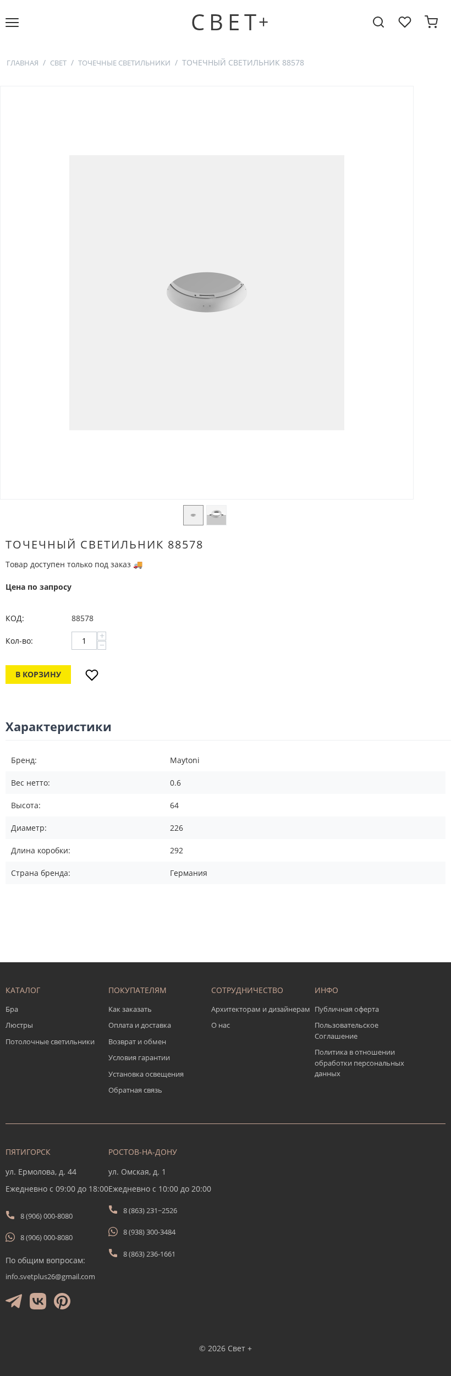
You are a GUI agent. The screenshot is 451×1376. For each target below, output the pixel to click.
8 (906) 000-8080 (46, 1216)
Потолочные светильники (50, 1041)
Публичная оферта (347, 1009)
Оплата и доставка (139, 1025)
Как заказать (130, 1009)
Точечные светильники (124, 63)
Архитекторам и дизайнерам (260, 1009)
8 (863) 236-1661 (149, 1254)
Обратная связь (135, 1090)
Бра (12, 1009)
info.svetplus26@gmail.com (50, 1276)
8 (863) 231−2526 (150, 1210)
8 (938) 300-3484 (149, 1232)
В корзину (38, 674)
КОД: (15, 618)
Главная (22, 63)
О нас (220, 1025)
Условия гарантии (139, 1057)
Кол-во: (19, 640)
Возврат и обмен (137, 1041)
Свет (58, 63)
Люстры (19, 1025)
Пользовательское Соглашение (346, 1030)
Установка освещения (146, 1074)
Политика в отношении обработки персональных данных (359, 1062)
